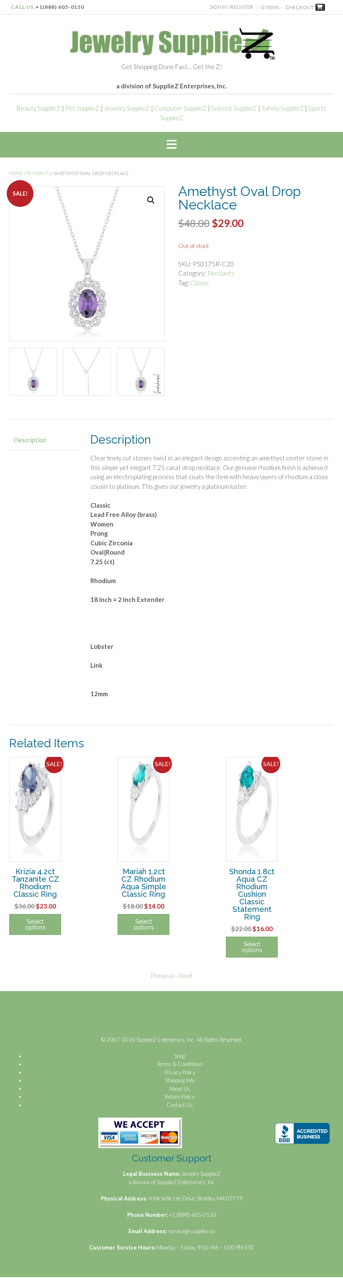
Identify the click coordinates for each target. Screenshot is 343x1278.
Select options (35, 924)
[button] (171, 145)
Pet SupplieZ (82, 108)
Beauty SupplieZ (39, 108)
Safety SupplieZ (282, 108)
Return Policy (180, 1096)
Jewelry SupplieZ (127, 108)
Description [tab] (29, 440)
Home (16, 173)
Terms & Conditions (180, 1064)
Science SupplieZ (234, 108)
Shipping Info (180, 1080)
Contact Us (179, 1105)
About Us (179, 1088)
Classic (200, 283)
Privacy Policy (179, 1072)
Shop (179, 1056)
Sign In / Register (231, 7)
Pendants (38, 173)
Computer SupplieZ (180, 108)
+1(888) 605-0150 (60, 7)
